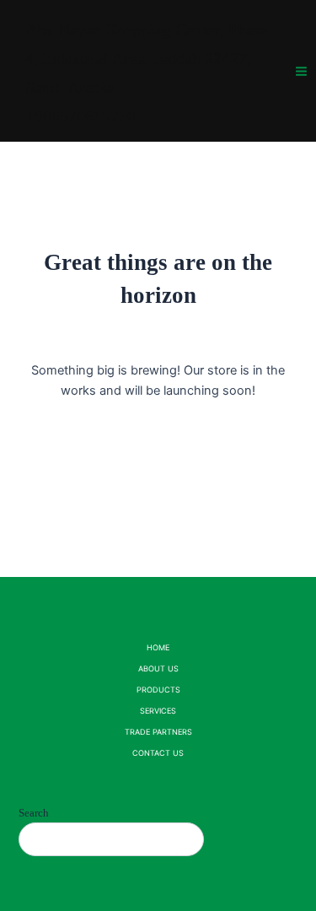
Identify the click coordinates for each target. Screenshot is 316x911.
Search (34, 812)
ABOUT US (158, 668)
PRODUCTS (158, 689)
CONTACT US (158, 752)
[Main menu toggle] (301, 70)
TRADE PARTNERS (158, 731)
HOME (158, 647)
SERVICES (158, 710)
